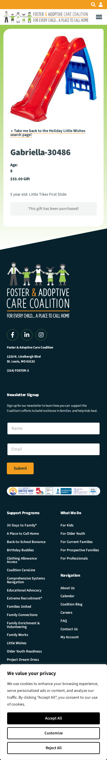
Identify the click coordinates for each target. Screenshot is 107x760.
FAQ (63, 620)
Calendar (67, 596)
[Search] (93, 4)
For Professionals (74, 558)
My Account (69, 637)
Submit (20, 468)
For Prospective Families (79, 550)
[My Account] (100, 4)
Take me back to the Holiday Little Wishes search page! (47, 133)
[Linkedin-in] (27, 335)
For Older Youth (72, 533)
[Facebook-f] (12, 335)
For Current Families (76, 541)
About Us (67, 588)
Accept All (53, 718)
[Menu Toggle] (99, 16)
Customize (54, 733)
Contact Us (69, 629)
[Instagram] (41, 335)
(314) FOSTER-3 (18, 370)
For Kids (67, 525)
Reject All (54, 748)
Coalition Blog (71, 604)
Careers (66, 612)
